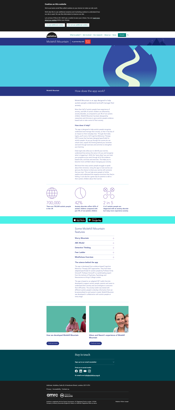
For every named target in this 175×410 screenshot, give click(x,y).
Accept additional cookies (54, 25)
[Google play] (95, 220)
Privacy (48, 389)
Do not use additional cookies (78, 25)
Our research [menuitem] (97, 35)
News (114, 35)
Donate (122, 35)
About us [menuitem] (107, 35)
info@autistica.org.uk (92, 375)
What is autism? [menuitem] (75, 35)
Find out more (52, 343)
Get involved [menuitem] (87, 35)
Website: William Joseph (122, 401)
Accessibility (57, 389)
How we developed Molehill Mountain (62, 335)
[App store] (79, 220)
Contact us (65, 389)
